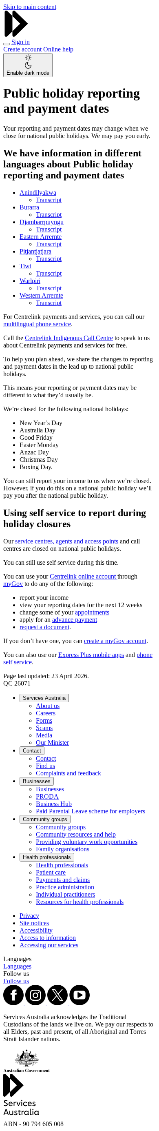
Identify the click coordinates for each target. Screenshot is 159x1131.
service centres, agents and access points (66, 541)
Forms (44, 720)
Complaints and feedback (68, 773)
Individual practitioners (65, 894)
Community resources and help (76, 834)
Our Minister (52, 742)
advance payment (74, 619)
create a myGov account (115, 640)
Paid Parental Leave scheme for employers (90, 811)
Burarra (29, 207)
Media (44, 735)
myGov (13, 583)
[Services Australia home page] (16, 34)
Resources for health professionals (80, 901)
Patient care (51, 872)
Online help (58, 49)
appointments (92, 612)
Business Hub (54, 803)
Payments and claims (63, 879)
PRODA (47, 796)
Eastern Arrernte (41, 236)
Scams (44, 727)
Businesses (37, 781)
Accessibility (36, 930)
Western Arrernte (41, 295)
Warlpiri (30, 280)
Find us (45, 765)
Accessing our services (49, 945)
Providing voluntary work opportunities (86, 841)
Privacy (29, 915)
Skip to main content (29, 6)
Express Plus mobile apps (91, 654)
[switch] (28, 65)
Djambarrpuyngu (42, 221)
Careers (45, 713)
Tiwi (25, 266)
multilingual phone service (37, 324)
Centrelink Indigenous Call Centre (69, 337)
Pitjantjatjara (35, 251)
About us (48, 705)
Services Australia (44, 698)
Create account (23, 49)
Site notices (34, 922)
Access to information (48, 937)
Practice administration (65, 887)
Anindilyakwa (38, 192)
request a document (44, 626)
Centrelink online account (83, 576)
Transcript (49, 199)
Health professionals (47, 857)
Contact (32, 751)
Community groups (45, 819)
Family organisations (62, 849)
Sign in (20, 41)
